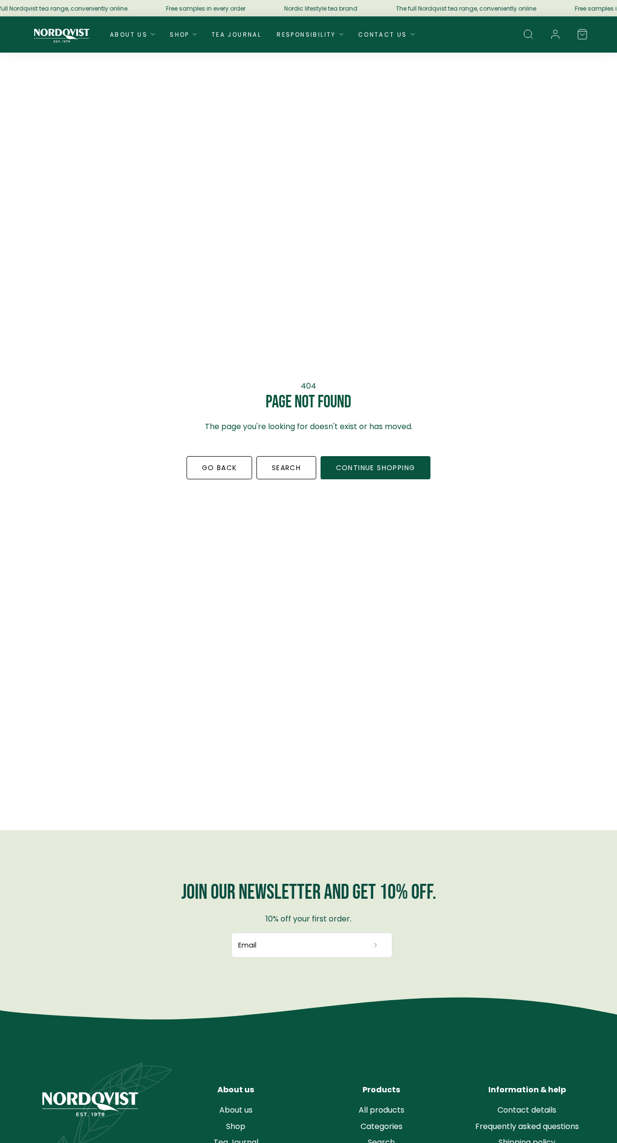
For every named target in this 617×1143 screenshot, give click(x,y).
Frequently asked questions (527, 1126)
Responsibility (306, 34)
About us (236, 1109)
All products (381, 1109)
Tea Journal (236, 34)
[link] (555, 34)
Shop (179, 34)
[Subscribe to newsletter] (375, 945)
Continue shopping (376, 468)
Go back (219, 468)
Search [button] (286, 468)
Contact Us (382, 34)
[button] (528, 34)
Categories (381, 1126)
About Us (129, 34)
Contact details (526, 1109)
